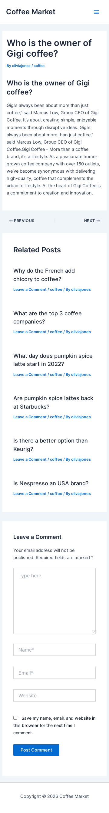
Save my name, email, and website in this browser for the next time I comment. (54, 725)
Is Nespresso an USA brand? (51, 483)
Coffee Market (30, 11)
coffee (39, 66)
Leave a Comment (30, 289)
